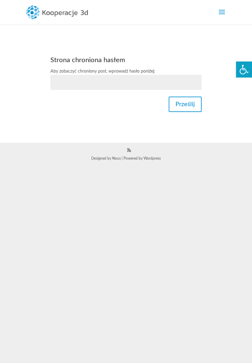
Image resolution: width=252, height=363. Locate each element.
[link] (244, 70)
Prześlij (185, 104)
